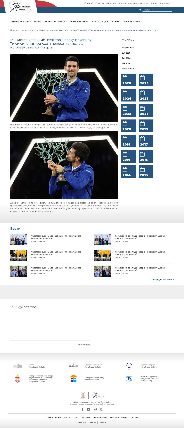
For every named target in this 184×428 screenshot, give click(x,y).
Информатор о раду (138, 3)
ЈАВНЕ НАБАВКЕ (100, 417)
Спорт (47, 21)
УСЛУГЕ (135, 417)
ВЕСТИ (67, 417)
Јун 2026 (126, 58)
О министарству (20, 21)
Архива (122, 3)
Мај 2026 (126, 63)
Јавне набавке (78, 21)
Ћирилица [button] (165, 3)
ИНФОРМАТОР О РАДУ (119, 417)
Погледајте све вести (162, 279)
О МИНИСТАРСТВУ (53, 417)
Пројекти (60, 21)
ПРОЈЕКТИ (86, 417)
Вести (37, 21)
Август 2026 (128, 47)
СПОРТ (75, 417)
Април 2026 (128, 68)
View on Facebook (83, 344)
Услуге (115, 21)
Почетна (99, 3)
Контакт (154, 3)
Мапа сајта (111, 3)
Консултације (100, 21)
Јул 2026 (126, 53)
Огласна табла (131, 21)
